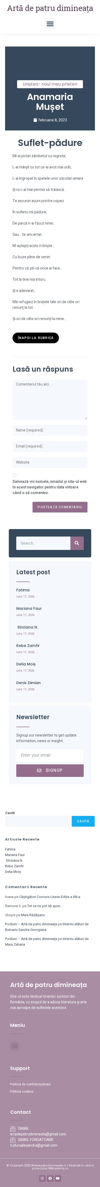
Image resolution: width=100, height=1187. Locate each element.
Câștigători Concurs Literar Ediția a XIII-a (49, 896)
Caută (10, 812)
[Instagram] (42, 1178)
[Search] (77, 543)
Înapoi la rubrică (36, 338)
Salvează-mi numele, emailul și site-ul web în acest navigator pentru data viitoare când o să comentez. (50, 487)
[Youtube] (58, 1178)
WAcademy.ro (58, 1168)
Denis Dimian (28, 682)
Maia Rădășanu (33, 915)
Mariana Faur (29, 608)
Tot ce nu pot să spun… (45, 905)
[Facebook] (50, 1178)
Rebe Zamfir (28, 645)
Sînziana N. (27, 627)
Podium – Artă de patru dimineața (31, 924)
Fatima (23, 590)
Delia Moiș (25, 664)
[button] (50, 23)
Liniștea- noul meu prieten (50, 84)
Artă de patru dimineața (50, 8)
